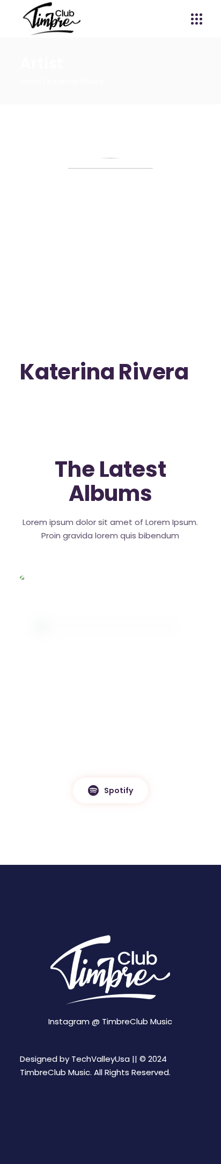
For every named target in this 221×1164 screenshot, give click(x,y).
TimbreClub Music (137, 1021)
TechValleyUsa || (104, 1058)
